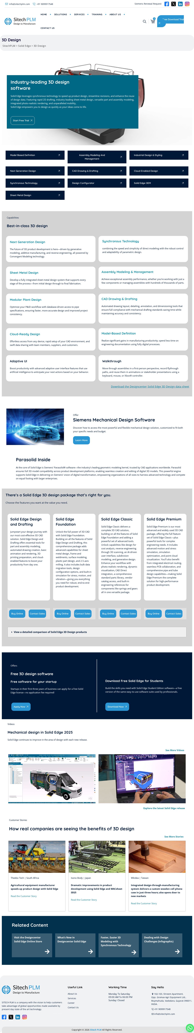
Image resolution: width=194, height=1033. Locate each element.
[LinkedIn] (17, 1017)
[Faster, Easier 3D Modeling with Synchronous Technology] (134, 952)
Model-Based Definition (119, 333)
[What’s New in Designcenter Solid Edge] (90, 951)
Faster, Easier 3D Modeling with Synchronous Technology (116, 941)
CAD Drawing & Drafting (119, 299)
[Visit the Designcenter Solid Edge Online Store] (47, 951)
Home (44, 14)
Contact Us (48, 28)
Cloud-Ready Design (25, 334)
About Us (115, 14)
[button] (97, 632)
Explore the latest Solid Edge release (164, 808)
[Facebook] (4, 1017)
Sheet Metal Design (24, 272)
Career (71, 1002)
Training (97, 14)
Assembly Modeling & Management (127, 272)
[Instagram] (24, 1017)
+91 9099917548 (45, 4)
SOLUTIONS (60, 14)
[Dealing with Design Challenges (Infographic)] (177, 951)
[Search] (144, 21)
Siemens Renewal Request (148, 3)
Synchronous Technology (120, 241)
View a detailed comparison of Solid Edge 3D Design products (50, 632)
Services (79, 14)
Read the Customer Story (24, 896)
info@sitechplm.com (19, 4)
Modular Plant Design (25, 300)
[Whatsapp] (190, 1028)
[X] (11, 1017)
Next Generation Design (27, 242)
